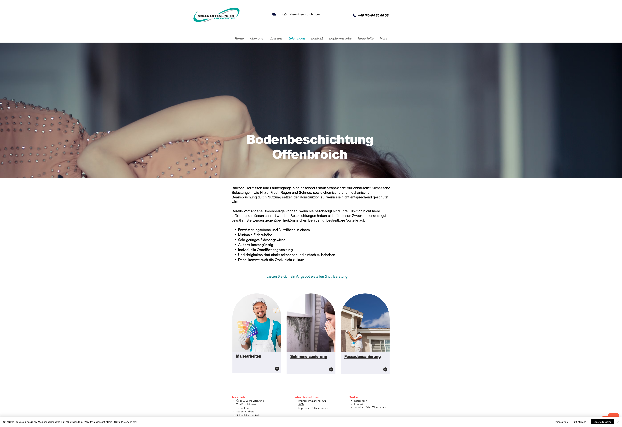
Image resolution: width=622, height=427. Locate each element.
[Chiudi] (618, 421)
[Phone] (354, 15)
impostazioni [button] (561, 421)
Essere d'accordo (602, 421)
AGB (301, 404)
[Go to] (277, 369)
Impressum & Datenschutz (313, 408)
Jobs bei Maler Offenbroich (370, 407)
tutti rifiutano (580, 421)
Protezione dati (129, 421)
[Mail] (274, 14)
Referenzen (360, 400)
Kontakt (358, 404)
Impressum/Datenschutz (312, 400)
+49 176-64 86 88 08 (373, 15)
